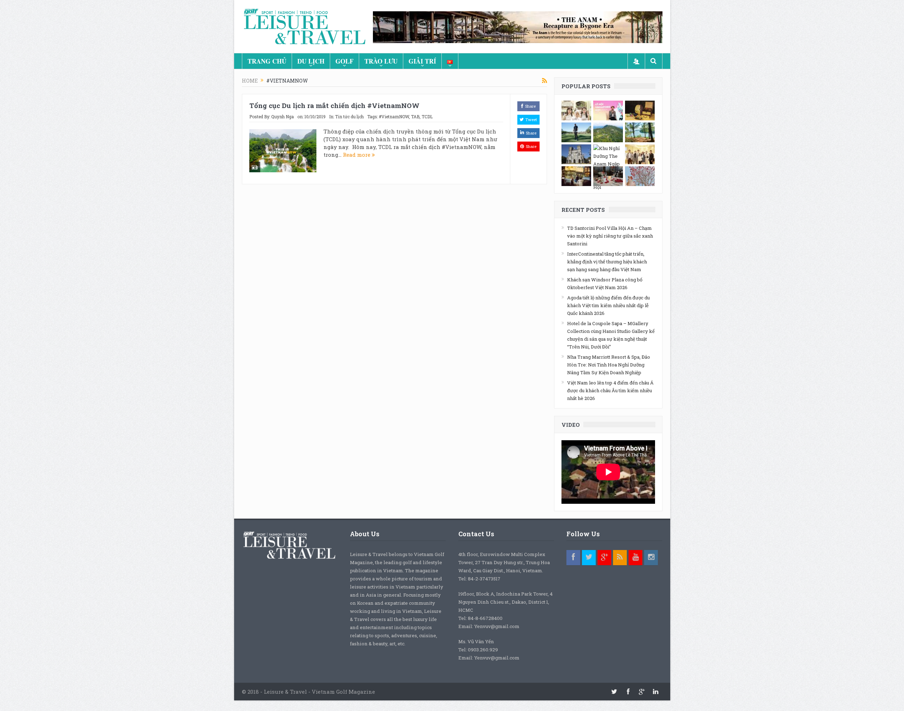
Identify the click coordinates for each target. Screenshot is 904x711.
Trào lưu (381, 61)
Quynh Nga (282, 116)
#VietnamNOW (394, 116)
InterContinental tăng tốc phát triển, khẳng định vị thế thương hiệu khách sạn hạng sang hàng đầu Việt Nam (607, 262)
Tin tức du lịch (349, 116)
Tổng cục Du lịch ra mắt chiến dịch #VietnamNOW (334, 105)
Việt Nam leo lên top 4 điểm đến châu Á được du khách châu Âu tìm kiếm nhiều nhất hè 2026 (610, 390)
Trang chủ (267, 61)
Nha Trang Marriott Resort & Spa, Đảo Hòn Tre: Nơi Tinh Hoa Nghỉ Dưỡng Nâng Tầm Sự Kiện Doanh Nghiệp (608, 365)
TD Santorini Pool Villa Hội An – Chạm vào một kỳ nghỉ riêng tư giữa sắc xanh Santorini (610, 236)
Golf (344, 61)
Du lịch (311, 61)
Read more (357, 154)
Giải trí (422, 61)
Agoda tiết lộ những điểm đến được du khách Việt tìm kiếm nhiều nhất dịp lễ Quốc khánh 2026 (608, 305)
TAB (415, 116)
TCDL (427, 116)
